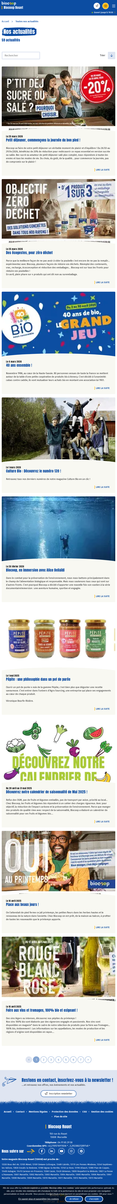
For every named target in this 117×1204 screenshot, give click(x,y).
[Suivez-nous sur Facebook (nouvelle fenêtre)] (41, 1151)
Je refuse (74, 1199)
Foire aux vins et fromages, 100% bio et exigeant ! (41, 1010)
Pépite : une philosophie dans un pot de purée (38, 679)
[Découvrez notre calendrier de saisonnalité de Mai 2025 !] (58, 751)
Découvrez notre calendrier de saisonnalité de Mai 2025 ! (46, 792)
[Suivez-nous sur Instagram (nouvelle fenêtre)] (71, 1151)
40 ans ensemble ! (19, 365)
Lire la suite (103, 169)
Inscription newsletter (60, 1093)
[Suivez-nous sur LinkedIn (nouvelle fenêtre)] (51, 1151)
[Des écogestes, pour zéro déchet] (58, 212)
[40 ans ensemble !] (58, 325)
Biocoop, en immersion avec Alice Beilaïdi (35, 570)
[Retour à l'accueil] (9, 3)
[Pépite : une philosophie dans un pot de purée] (58, 639)
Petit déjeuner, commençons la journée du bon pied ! (43, 140)
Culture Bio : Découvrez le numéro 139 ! (33, 471)
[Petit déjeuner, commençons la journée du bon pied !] (58, 99)
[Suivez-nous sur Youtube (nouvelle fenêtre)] (61, 1151)
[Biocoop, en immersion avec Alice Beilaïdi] (58, 529)
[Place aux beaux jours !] (58, 864)
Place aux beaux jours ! (22, 905)
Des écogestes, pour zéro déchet (29, 253)
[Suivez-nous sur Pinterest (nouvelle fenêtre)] (81, 1151)
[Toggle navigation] (113, 7)
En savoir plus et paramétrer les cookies (38, 1199)
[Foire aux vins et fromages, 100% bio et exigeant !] (58, 970)
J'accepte (94, 1199)
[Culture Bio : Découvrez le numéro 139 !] (58, 430)
